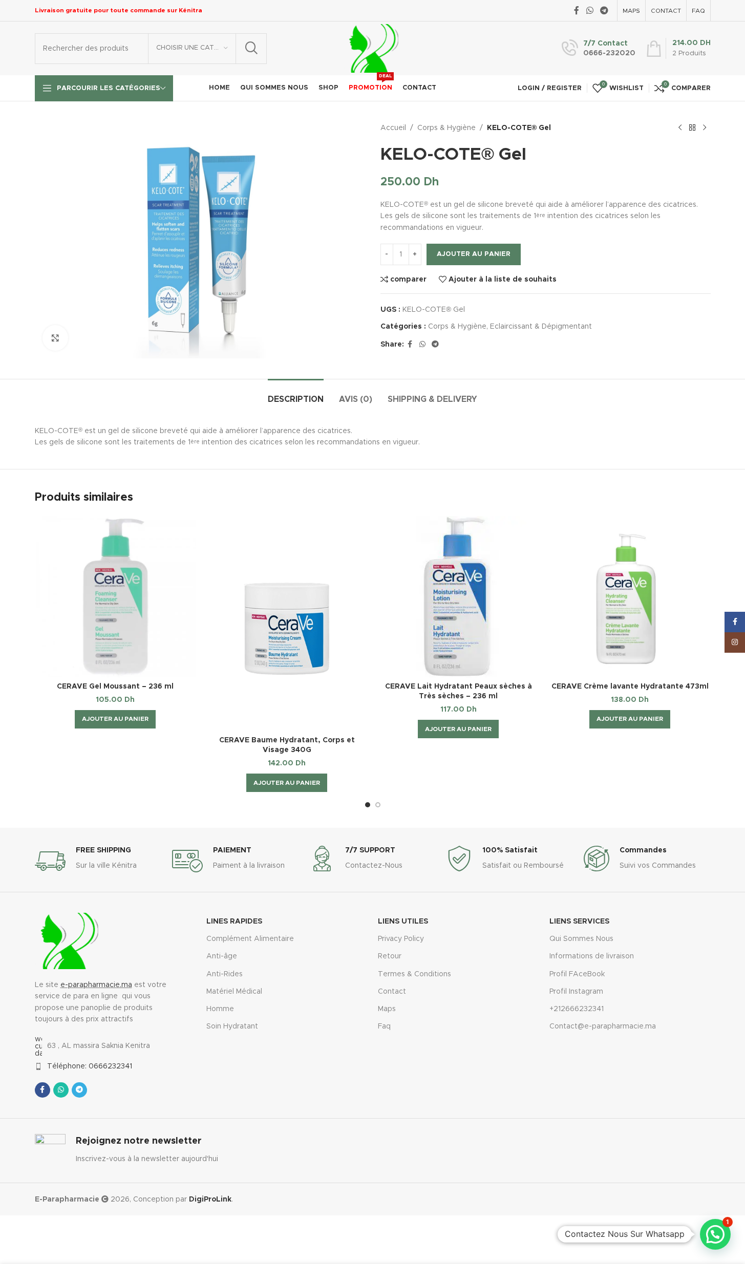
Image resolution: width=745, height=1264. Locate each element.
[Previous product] (680, 128)
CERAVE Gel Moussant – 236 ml (115, 686)
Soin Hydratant (232, 1026)
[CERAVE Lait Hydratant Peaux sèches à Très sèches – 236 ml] (458, 596)
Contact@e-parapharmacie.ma (602, 1026)
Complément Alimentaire (250, 938)
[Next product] (704, 128)
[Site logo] (371, 48)
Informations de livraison (591, 956)
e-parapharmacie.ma (96, 985)
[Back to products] (692, 128)
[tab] (296, 394)
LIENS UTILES (403, 921)
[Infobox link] (598, 48)
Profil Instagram (576, 991)
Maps (387, 1009)
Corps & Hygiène (446, 128)
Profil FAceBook (577, 974)
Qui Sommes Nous (581, 938)
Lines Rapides (234, 921)
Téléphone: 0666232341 (89, 1066)
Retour (389, 956)
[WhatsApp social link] (590, 10)
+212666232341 (576, 1009)
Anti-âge (221, 956)
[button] (115, 719)
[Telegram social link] (604, 10)
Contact (392, 991)
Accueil (393, 128)
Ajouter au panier (473, 254)
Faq (384, 1026)
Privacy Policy (401, 938)
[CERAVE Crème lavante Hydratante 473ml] (630, 596)
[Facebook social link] (576, 10)
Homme (220, 1009)
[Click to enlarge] (55, 338)
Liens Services (579, 921)
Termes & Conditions (414, 974)
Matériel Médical (234, 991)
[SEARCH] (251, 48)
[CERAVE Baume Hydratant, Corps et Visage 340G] (287, 623)
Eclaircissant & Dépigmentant (541, 326)
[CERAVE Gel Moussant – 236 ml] (115, 596)
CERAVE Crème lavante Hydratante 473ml (630, 686)
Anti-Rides (224, 974)
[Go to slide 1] (367, 804)
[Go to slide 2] (377, 804)
